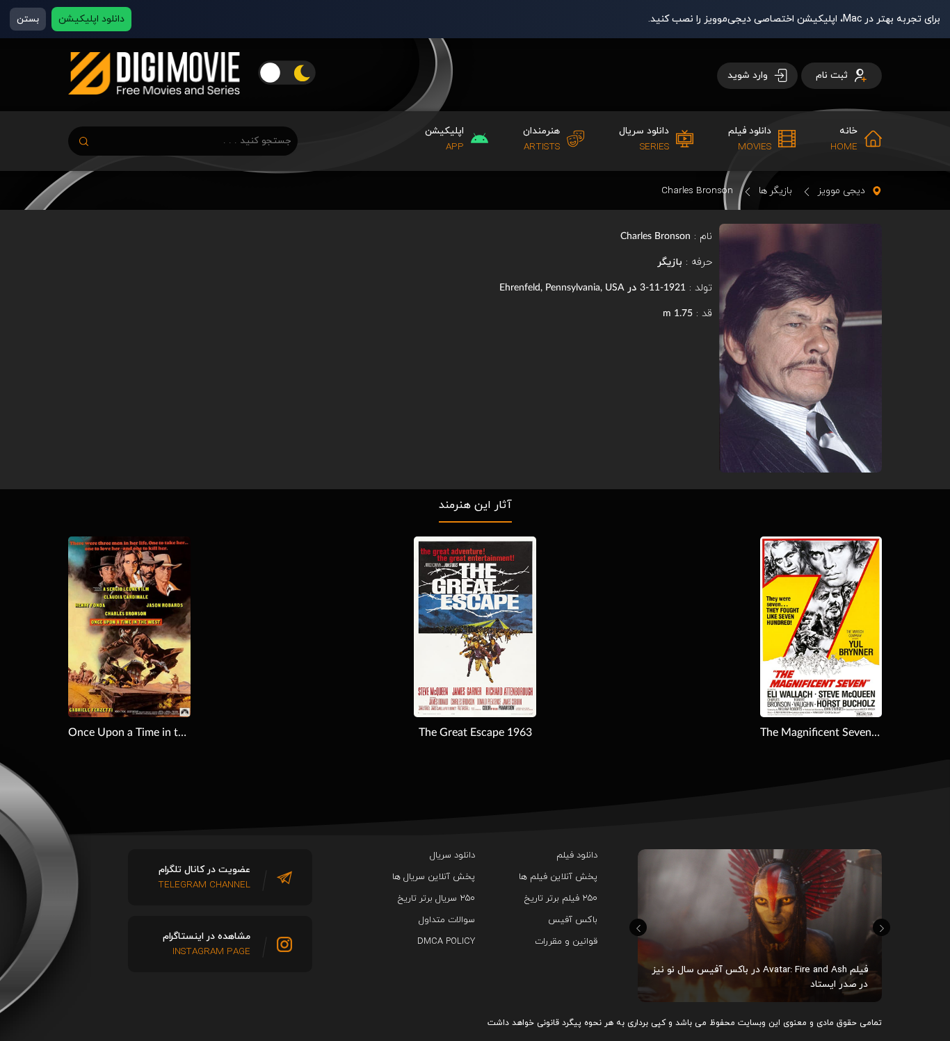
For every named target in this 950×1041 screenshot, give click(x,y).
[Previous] (638, 927)
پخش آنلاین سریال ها (433, 877)
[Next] (881, 927)
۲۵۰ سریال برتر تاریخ (436, 898)
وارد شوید (749, 75)
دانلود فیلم (576, 855)
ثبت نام (833, 75)
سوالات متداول (447, 920)
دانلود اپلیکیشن (91, 19)
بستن (28, 19)
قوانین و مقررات (566, 941)
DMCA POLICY (446, 941)
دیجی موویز (841, 190)
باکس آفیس (572, 920)
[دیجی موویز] (154, 105)
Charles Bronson (697, 190)
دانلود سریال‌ (452, 855)
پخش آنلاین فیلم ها (558, 877)
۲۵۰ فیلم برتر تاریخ (560, 898)
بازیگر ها (775, 190)
